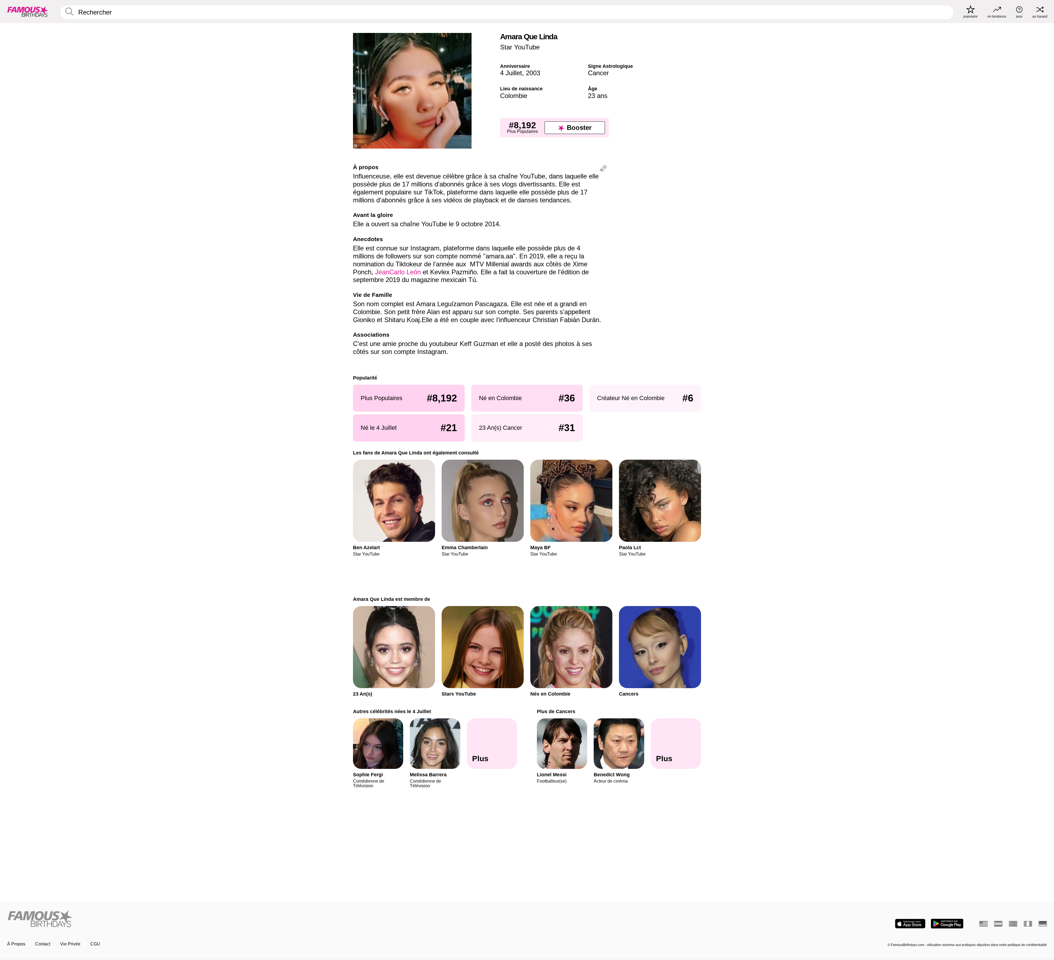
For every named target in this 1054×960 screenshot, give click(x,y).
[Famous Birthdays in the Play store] (947, 923)
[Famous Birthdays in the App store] (910, 923)
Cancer (598, 73)
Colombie (513, 95)
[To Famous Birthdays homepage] (28, 11)
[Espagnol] (998, 923)
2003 (533, 73)
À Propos (16, 944)
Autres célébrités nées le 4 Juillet (392, 711)
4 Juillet (511, 73)
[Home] (265, 919)
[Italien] (1028, 923)
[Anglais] (983, 923)
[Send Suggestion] (603, 169)
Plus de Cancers (556, 711)
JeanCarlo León (398, 272)
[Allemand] (1043, 923)
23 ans (597, 95)
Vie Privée (70, 944)
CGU (95, 944)
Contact (42, 944)
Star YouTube (520, 47)
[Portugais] (1013, 923)
